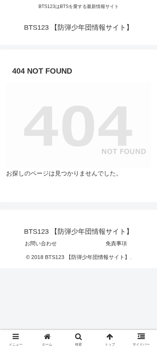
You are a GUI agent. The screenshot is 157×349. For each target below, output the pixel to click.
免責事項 (116, 243)
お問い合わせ (41, 243)
